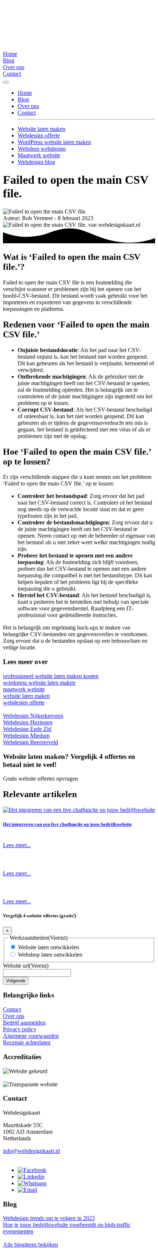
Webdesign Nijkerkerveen (33, 716)
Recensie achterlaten (26, 1042)
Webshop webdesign (42, 149)
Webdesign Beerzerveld (30, 742)
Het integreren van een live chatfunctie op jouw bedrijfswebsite (67, 824)
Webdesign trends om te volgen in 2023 (49, 1218)
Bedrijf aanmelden (24, 1022)
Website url (26, 966)
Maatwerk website (39, 155)
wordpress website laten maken (39, 683)
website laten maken (26, 696)
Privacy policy (19, 1029)
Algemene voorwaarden (31, 1036)
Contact (12, 74)
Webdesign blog (36, 162)
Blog (8, 60)
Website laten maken (41, 129)
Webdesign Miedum (26, 735)
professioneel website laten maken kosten (50, 676)
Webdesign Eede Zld (27, 729)
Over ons (13, 67)
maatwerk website (24, 689)
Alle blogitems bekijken (30, 1244)
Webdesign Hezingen (28, 722)
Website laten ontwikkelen (48, 947)
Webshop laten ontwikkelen (50, 954)
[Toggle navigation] (6, 82)
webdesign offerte (23, 702)
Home (10, 54)
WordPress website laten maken (54, 142)
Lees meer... (17, 845)
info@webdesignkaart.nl (31, 1151)
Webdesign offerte (39, 135)
